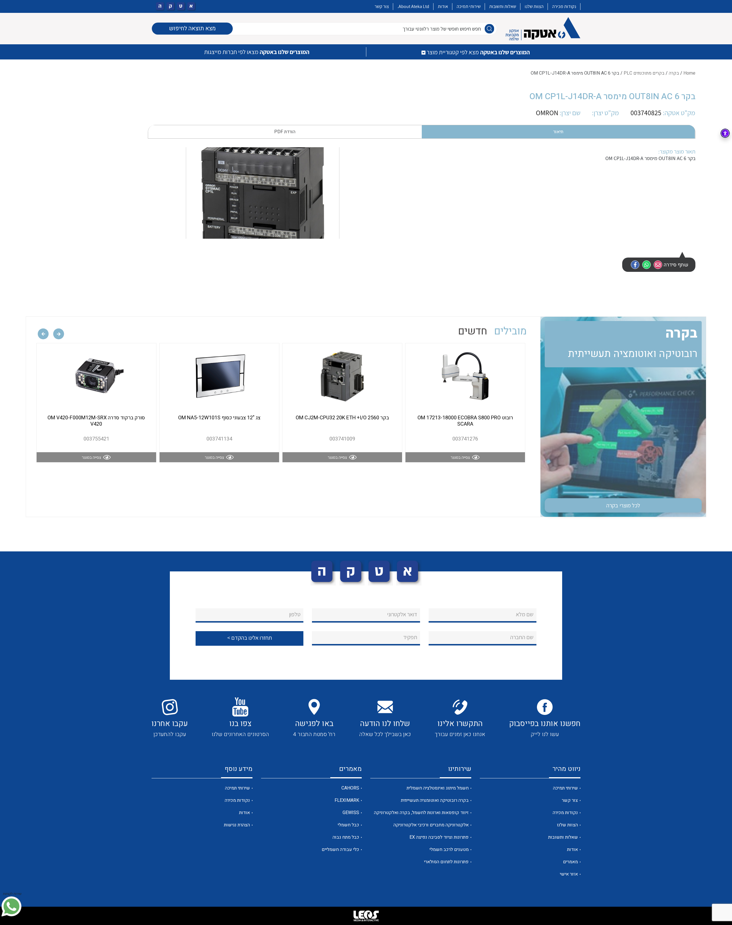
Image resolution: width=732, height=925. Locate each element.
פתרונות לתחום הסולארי (446, 861)
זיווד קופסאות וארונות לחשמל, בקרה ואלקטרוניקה (421, 812)
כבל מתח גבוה (346, 837)
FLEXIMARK (347, 800)
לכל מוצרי (623, 505)
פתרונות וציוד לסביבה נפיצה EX (439, 837)
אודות (443, 6)
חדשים (472, 331)
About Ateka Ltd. (413, 6)
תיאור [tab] (558, 131)
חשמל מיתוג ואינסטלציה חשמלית (438, 788)
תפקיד (410, 637)
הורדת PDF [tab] (284, 131)
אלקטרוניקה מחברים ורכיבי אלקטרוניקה (431, 825)
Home (689, 73)
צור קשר (382, 6)
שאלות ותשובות (502, 6)
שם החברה (522, 637)
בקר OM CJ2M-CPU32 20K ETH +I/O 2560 (342, 418)
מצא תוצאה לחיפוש (192, 28)
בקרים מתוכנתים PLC (644, 73)
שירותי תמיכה (469, 6)
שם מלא (525, 614)
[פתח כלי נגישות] (725, 133)
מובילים (510, 331)
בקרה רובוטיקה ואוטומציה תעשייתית (435, 800)
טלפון (295, 614)
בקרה (674, 73)
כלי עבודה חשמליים (340, 849)
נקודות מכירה (564, 6)
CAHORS (350, 788)
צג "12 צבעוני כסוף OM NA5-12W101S (219, 418)
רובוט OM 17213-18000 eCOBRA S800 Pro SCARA (465, 421)
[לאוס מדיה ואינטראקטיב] (366, 916)
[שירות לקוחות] (11, 906)
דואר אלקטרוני (402, 614)
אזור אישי (569, 874)
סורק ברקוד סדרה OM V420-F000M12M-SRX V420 (96, 421)
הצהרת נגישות (237, 825)
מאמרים (570, 861)
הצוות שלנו (534, 6)
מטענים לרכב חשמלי (449, 849)
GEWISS (351, 812)
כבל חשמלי (348, 825)
